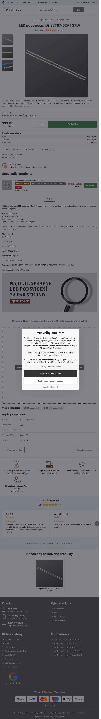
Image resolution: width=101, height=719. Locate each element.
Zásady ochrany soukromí (50, 366)
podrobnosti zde (56, 355)
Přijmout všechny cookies (50, 373)
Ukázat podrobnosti (51, 387)
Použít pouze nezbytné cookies (50, 381)
